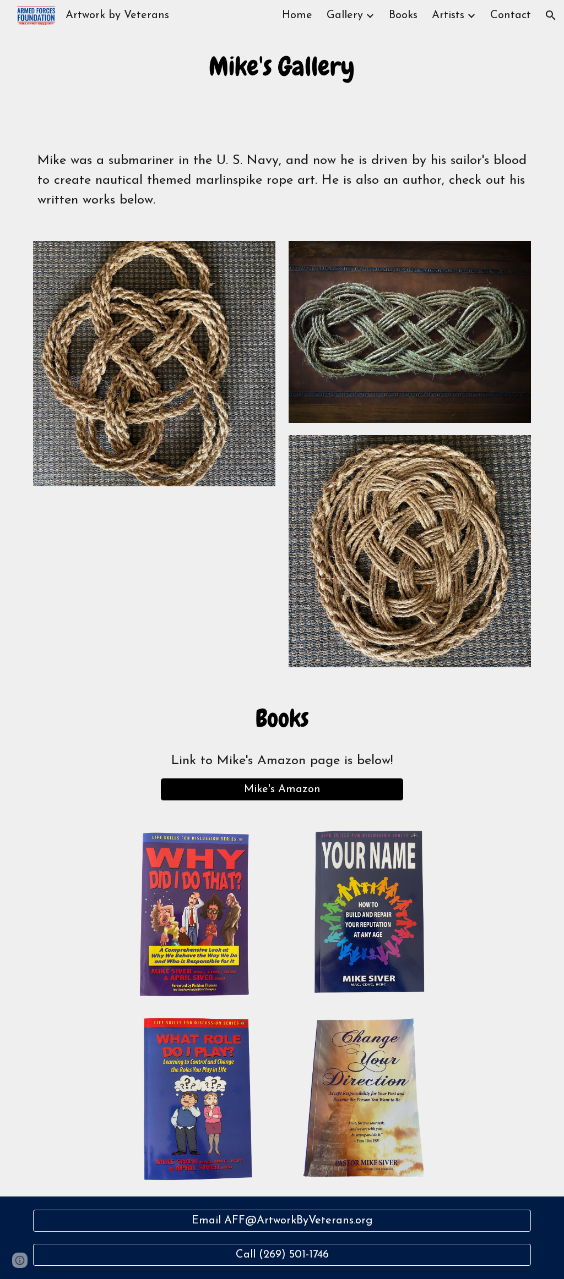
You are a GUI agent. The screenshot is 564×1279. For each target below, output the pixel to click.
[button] (551, 15)
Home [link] (297, 15)
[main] (282, 66)
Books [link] (403, 15)
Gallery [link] (345, 15)
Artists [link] (448, 15)
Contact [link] (510, 15)
